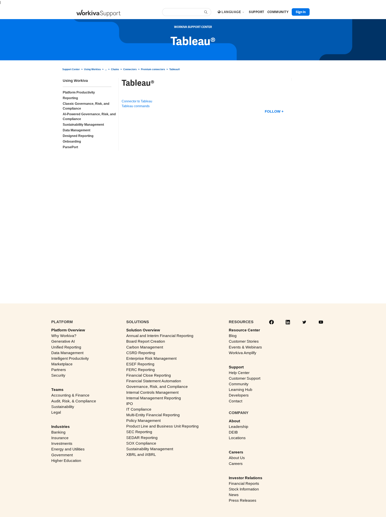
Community (238, 384)
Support (236, 367)
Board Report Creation (145, 341)
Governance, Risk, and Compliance (157, 386)
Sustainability (62, 407)
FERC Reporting (140, 370)
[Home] (98, 13)
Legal (56, 412)
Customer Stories (244, 341)
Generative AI (63, 341)
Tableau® (174, 69)
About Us (237, 458)
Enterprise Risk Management (151, 358)
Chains (115, 69)
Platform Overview (68, 330)
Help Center (239, 373)
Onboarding (72, 141)
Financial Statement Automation (153, 381)
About (234, 421)
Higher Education (66, 460)
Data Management (76, 130)
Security (58, 375)
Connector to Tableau (137, 101)
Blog (233, 336)
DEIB (233, 432)
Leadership (238, 426)
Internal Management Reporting (153, 398)
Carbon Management (144, 347)
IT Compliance (138, 409)
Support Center (71, 69)
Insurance (60, 438)
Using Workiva (92, 69)
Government (62, 455)
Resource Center (244, 330)
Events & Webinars (245, 347)
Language (232, 12)
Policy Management (143, 420)
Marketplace (62, 364)
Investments (61, 443)
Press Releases (242, 500)
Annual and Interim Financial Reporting (159, 336)
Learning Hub (240, 389)
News (234, 495)
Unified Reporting (66, 347)
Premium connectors (153, 69)
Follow (272, 111)
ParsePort (70, 147)
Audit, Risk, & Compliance (73, 401)
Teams (57, 389)
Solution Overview (143, 330)
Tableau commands (136, 106)
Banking (58, 432)
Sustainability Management (83, 124)
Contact (235, 401)
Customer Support (244, 378)
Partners (58, 370)
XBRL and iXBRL (141, 454)
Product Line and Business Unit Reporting (162, 426)
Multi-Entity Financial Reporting (153, 415)
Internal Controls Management (152, 392)
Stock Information (244, 489)
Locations (237, 438)
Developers (239, 395)
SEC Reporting (139, 432)
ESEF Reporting (140, 364)
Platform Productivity (79, 92)
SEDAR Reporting (142, 438)
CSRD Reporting (140, 353)
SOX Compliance (141, 443)
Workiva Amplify (242, 353)
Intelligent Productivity (70, 358)
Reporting (70, 98)
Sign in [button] (301, 12)
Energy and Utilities (68, 449)
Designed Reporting (78, 136)
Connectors (130, 69)
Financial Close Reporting (148, 375)
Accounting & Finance (70, 395)
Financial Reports (244, 483)
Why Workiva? (63, 336)
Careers (236, 452)
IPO (129, 404)
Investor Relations (245, 478)
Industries (60, 426)
